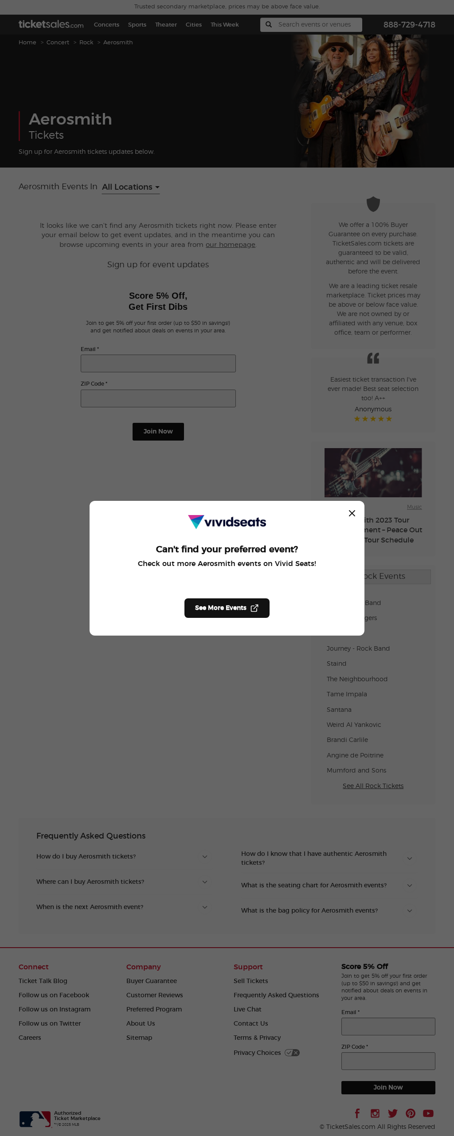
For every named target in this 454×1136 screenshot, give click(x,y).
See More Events (221, 608)
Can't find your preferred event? (227, 549)
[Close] (352, 513)
